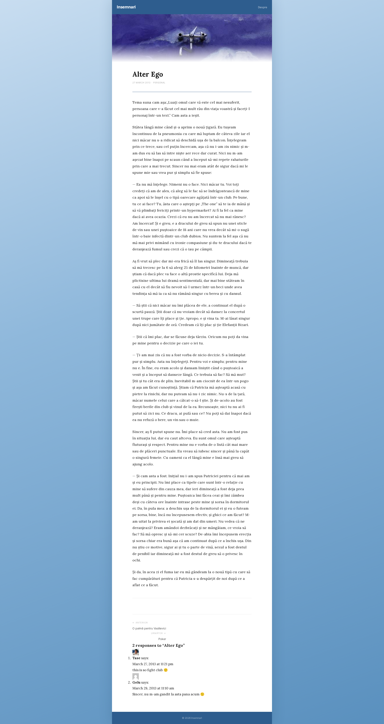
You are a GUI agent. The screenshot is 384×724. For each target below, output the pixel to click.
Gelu (136, 682)
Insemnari (126, 7)
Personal (159, 82)
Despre (262, 7)
